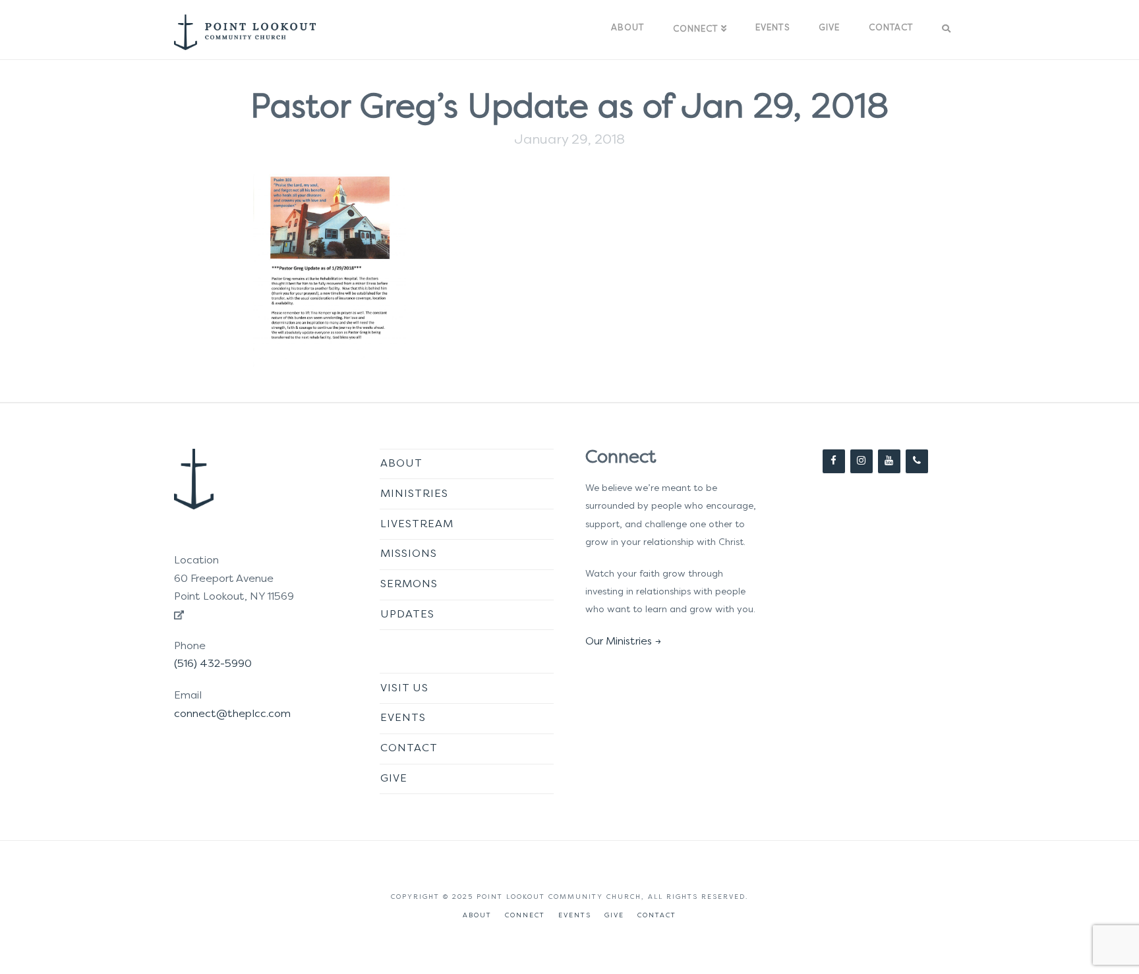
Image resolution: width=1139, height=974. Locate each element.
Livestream (416, 524)
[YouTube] (889, 461)
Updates (407, 615)
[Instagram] (861, 461)
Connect (525, 916)
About (401, 464)
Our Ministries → (623, 642)
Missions (408, 554)
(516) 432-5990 (213, 664)
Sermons (409, 584)
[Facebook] (834, 461)
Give (393, 779)
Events (403, 718)
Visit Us (404, 688)
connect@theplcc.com (232, 714)
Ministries (414, 494)
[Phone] (917, 461)
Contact (409, 748)
